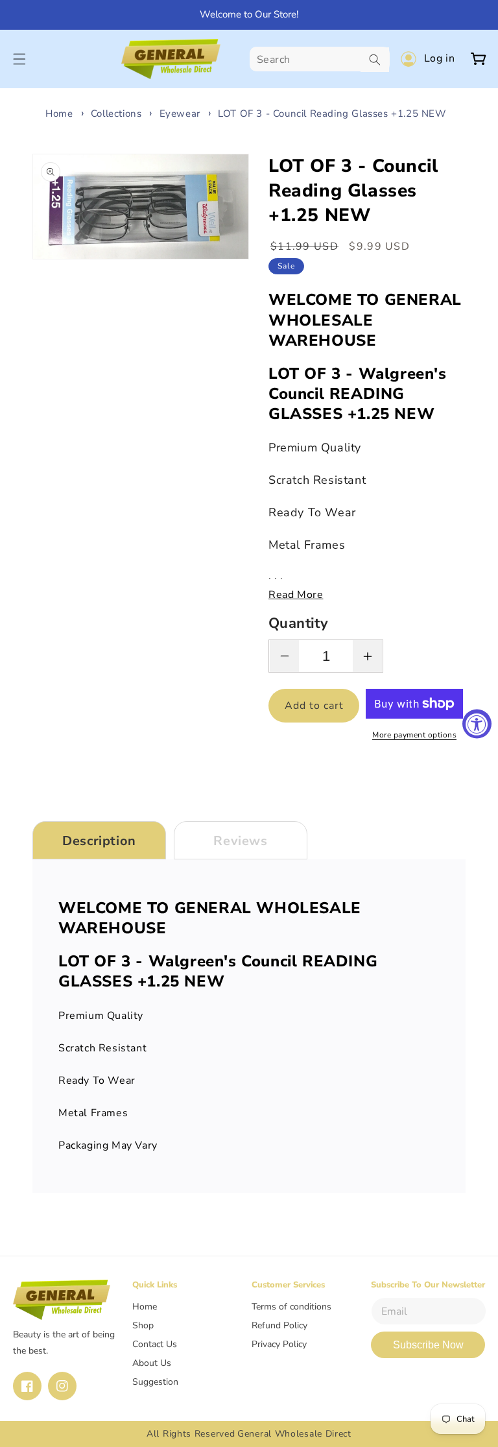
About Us (151, 1363)
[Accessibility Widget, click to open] (477, 723)
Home (59, 113)
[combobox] (319, 59)
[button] (19, 59)
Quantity (298, 623)
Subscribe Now (428, 1344)
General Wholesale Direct (294, 1434)
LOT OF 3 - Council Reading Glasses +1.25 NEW (332, 113)
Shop (143, 1325)
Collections (116, 113)
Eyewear (180, 113)
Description (99, 841)
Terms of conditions (291, 1306)
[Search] (375, 59)
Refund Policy (279, 1325)
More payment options (414, 735)
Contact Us (154, 1344)
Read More (295, 595)
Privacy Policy (279, 1344)
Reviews (240, 841)
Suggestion (155, 1382)
